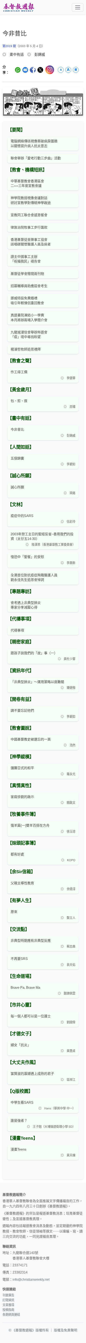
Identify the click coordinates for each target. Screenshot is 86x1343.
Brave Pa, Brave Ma (25, 987)
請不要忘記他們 (22, 710)
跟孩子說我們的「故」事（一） (34, 653)
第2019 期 (9, 46)
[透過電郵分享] (25, 70)
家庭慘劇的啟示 (22, 797)
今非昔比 (17, 429)
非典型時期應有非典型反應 (31, 940)
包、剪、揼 (19, 401)
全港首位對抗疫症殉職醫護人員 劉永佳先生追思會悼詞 (34, 577)
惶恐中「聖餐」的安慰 (27, 557)
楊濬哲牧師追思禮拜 (26, 349)
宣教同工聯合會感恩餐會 (29, 215)
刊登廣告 (8, 1295)
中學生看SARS (22, 1102)
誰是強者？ (19, 1120)
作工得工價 (19, 372)
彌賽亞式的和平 (22, 768)
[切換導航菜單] (77, 7)
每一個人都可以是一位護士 (31, 1016)
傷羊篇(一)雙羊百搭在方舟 (30, 825)
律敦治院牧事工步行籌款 (29, 227)
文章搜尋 (8, 1305)
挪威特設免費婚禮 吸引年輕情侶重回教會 (27, 300)
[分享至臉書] (33, 70)
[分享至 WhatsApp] (18, 70)
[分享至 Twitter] (40, 70)
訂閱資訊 (8, 1300)
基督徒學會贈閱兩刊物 (27, 274)
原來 (14, 912)
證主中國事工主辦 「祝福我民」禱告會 (26, 259)
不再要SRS (19, 959)
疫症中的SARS (22, 516)
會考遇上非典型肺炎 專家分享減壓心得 (26, 605)
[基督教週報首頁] (19, 7)
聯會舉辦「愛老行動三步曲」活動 (36, 158)
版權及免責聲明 (65, 1330)
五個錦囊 (17, 458)
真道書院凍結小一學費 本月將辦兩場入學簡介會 (29, 317)
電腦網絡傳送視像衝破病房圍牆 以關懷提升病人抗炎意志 (34, 143)
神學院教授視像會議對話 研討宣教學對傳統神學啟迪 (31, 200)
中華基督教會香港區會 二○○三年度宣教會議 (27, 183)
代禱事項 (17, 630)
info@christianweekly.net (31, 1279)
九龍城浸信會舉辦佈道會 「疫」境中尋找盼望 (29, 334)
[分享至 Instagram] (49, 69)
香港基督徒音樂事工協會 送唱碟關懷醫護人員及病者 (31, 242)
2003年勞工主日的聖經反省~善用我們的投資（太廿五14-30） (42, 536)
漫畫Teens (18, 1149)
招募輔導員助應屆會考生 (29, 286)
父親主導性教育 (22, 883)
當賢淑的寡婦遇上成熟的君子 (32, 1073)
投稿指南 (8, 1309)
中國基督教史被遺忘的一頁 (31, 739)
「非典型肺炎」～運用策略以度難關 (37, 682)
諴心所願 (17, 487)
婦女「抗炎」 (21, 1045)
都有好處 (17, 854)
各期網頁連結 (11, 1314)
